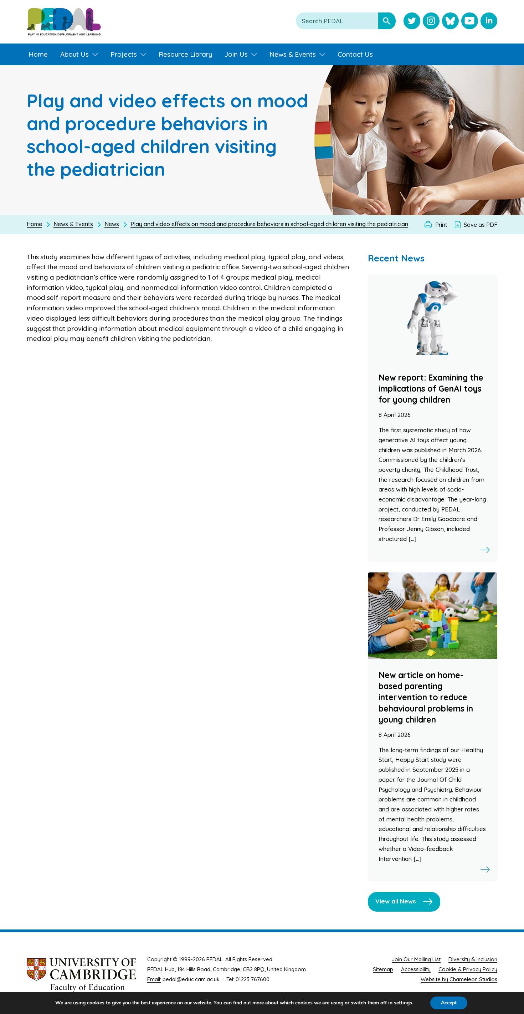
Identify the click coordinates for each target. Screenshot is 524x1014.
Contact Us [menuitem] (355, 54)
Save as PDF (480, 224)
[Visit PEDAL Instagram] (431, 21)
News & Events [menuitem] (292, 54)
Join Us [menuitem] (236, 54)
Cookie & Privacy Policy (467, 969)
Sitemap (383, 969)
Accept (449, 1002)
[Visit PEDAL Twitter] (412, 21)
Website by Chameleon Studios (459, 979)
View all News (395, 901)
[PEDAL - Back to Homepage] (64, 22)
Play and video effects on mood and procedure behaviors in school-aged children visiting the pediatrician (269, 224)
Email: (154, 979)
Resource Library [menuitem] (185, 54)
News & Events (73, 224)
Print (441, 224)
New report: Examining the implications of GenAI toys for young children (431, 388)
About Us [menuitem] (74, 54)
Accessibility (416, 969)
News (111, 224)
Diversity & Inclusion (472, 959)
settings (403, 1003)
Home (34, 224)
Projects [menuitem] (124, 54)
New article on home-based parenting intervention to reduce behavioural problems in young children (426, 697)
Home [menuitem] (38, 54)
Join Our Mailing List (416, 959)
